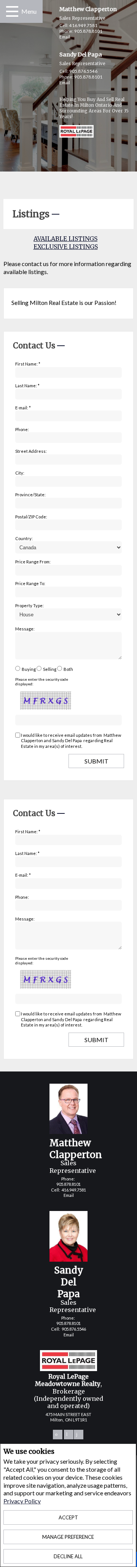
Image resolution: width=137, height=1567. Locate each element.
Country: (24, 538)
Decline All (68, 1556)
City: (19, 472)
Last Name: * (27, 385)
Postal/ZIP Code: (31, 516)
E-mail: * (23, 407)
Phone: (22, 429)
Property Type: (29, 605)
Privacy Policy (22, 1500)
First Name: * (27, 363)
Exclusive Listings (65, 246)
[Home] (69, 132)
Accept (68, 1517)
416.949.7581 (83, 25)
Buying (29, 669)
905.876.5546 (83, 71)
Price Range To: (30, 583)
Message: (25, 628)
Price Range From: (33, 561)
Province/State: (30, 494)
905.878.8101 (88, 31)
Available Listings (65, 238)
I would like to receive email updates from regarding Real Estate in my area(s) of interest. (71, 741)
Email (64, 36)
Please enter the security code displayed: (41, 681)
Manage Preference (68, 1537)
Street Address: (31, 451)
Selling (49, 669)
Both (68, 669)
